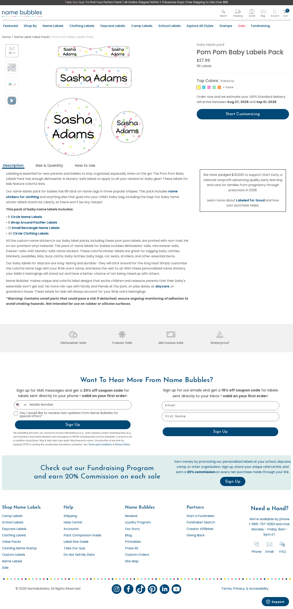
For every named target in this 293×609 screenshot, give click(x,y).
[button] (223, 13)
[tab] (13, 166)
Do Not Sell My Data (79, 555)
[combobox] (21, 405)
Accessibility (258, 588)
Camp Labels (141, 26)
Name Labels (53, 26)
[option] (11, 50)
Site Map (132, 561)
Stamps (225, 26)
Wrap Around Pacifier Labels (34, 222)
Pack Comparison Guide (82, 535)
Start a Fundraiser (201, 516)
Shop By (30, 26)
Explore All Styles (200, 26)
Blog (128, 535)
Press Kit (131, 548)
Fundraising (260, 26)
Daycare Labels (112, 26)
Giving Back (196, 535)
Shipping (70, 516)
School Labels (169, 26)
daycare (162, 286)
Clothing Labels (81, 26)
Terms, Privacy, (233, 588)
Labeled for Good (250, 200)
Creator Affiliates (200, 529)
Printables (133, 542)
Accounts (71, 529)
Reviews (131, 516)
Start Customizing (243, 114)
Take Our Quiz (75, 2)
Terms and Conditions (100, 444)
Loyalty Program (138, 522)
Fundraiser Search (201, 522)
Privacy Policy (122, 444)
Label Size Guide (76, 542)
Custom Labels (13, 555)
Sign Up (72, 425)
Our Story (132, 529)
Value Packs (11, 542)
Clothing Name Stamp (19, 548)
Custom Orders (137, 555)
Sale (241, 26)
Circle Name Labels (26, 217)
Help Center (73, 522)
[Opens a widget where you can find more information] (275, 602)
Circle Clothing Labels (31, 233)
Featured (10, 26)
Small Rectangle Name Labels (36, 228)
